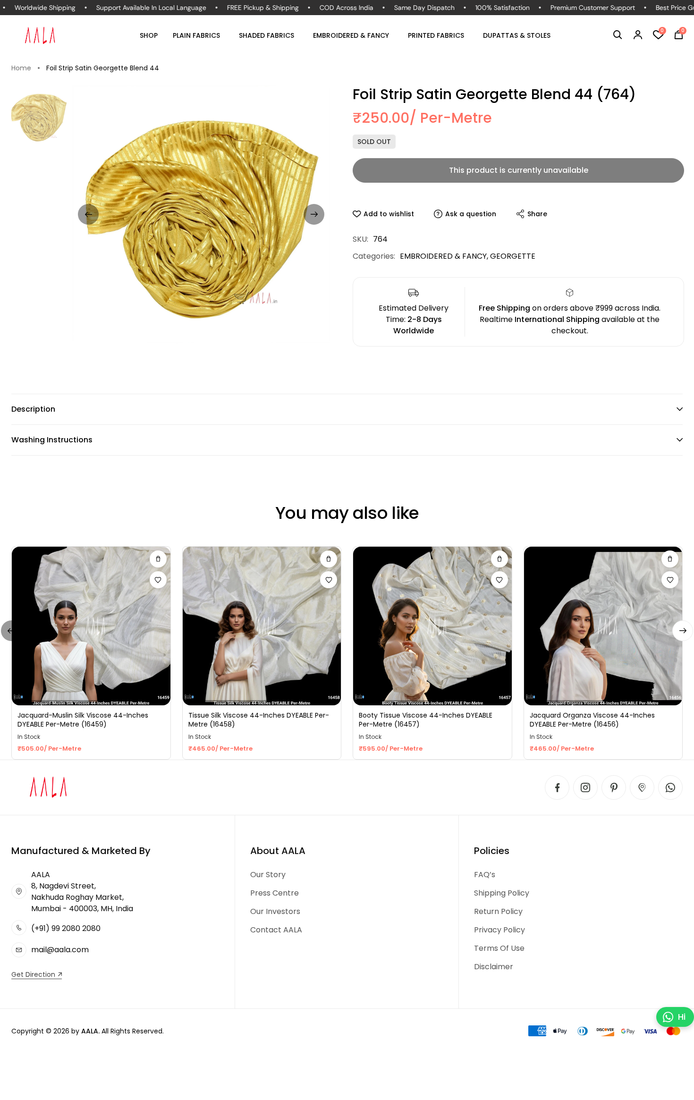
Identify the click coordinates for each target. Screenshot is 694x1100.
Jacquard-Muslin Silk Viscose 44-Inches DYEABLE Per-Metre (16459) (82, 720)
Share (537, 214)
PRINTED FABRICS (436, 35)
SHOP (149, 35)
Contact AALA (276, 929)
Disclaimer (493, 966)
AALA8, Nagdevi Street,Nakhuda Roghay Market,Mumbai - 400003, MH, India (82, 891)
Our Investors (275, 911)
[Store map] (642, 787)
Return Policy (498, 911)
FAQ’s (484, 874)
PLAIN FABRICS (196, 35)
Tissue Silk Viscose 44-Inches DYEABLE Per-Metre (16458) (258, 720)
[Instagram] (585, 787)
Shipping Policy (501, 893)
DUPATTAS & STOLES (516, 35)
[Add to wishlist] (158, 579)
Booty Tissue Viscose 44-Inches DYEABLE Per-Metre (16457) (425, 720)
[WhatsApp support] (670, 787)
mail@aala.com (60, 949)
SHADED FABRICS (266, 35)
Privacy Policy (499, 929)
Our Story (268, 874)
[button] (617, 35)
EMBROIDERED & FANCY (351, 35)
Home (21, 68)
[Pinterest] (613, 787)
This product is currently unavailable (518, 170)
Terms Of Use (499, 948)
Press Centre (274, 893)
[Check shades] (158, 558)
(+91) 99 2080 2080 (66, 928)
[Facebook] (557, 787)
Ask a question (470, 214)
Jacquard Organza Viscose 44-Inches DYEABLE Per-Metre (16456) (592, 720)
